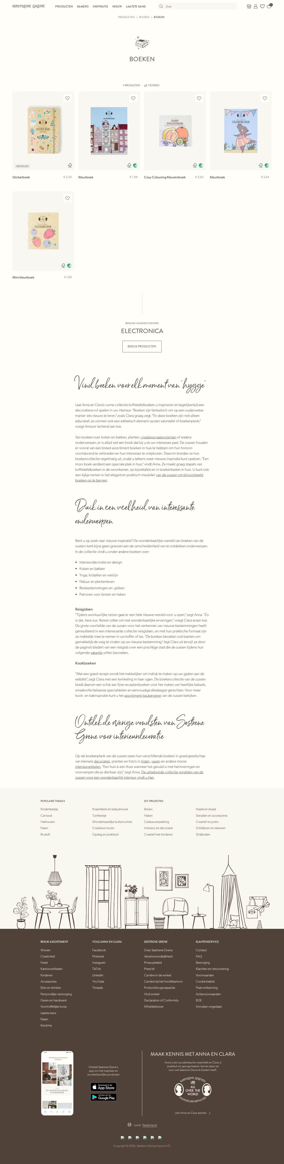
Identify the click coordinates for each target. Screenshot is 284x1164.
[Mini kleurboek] (43, 230)
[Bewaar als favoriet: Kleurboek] (133, 98)
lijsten (145, 761)
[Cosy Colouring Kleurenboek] (175, 130)
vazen (155, 761)
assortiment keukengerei (142, 695)
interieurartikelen (88, 766)
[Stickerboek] (43, 130)
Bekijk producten (142, 346)
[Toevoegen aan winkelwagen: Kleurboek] (134, 184)
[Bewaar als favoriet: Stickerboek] (67, 98)
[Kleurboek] (109, 130)
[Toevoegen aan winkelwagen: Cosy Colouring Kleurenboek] (200, 184)
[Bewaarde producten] (262, 6)
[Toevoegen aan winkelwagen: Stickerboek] (69, 184)
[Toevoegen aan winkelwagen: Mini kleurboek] (69, 284)
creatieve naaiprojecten (158, 436)
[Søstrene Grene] (28, 6)
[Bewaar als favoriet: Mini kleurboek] (67, 198)
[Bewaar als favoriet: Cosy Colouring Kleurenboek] (199, 98)
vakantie (96, 652)
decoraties (102, 761)
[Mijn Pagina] (255, 6)
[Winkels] (249, 6)
